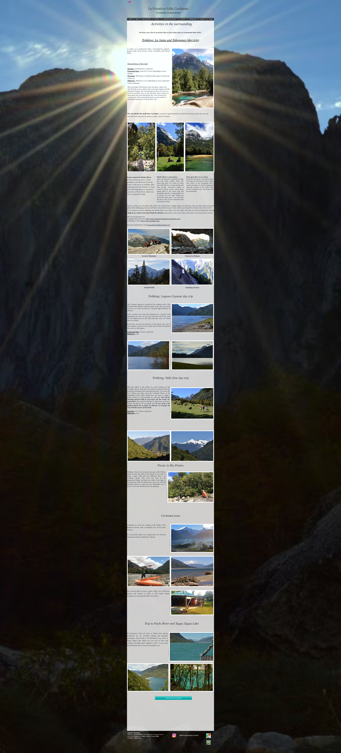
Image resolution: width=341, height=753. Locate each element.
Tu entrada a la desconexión (168, 13)
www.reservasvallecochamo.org (158, 225)
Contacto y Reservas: (133, 732)
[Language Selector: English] (131, 2)
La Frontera (157, 8)
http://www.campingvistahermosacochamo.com (163, 219)
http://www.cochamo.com (150, 221)
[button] (137, 19)
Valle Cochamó (177, 8)
